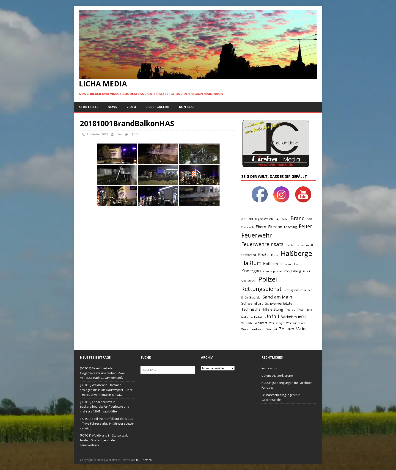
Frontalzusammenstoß (299, 245)
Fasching (290, 227)
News (112, 107)
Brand (298, 218)
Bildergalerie (158, 107)
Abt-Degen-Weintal (261, 219)
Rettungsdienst (261, 289)
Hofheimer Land (290, 264)
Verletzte (247, 323)
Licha (118, 134)
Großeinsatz (268, 254)
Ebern (261, 226)
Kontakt (187, 107)
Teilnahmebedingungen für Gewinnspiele (280, 397)
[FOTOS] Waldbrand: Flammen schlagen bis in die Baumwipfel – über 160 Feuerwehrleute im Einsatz (106, 390)
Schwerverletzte (278, 303)
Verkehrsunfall (293, 317)
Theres (290, 310)
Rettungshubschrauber (298, 290)
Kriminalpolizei (272, 271)
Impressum (269, 368)
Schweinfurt (252, 303)
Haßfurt (251, 263)
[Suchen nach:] (167, 369)
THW (300, 309)
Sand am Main (277, 297)
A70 (243, 219)
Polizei (267, 279)
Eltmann (275, 226)
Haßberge (296, 253)
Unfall (271, 316)
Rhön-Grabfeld (251, 297)
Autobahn (282, 219)
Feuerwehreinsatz (262, 244)
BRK (309, 219)
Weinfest (261, 323)
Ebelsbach (247, 227)
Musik (307, 271)
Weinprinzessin (295, 323)
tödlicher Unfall (251, 317)
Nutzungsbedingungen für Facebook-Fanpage (287, 385)
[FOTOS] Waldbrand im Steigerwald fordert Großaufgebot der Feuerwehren (104, 440)
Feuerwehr (256, 235)
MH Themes (143, 460)
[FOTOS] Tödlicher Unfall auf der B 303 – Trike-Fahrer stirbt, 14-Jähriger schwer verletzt (107, 423)
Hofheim (270, 263)
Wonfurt (272, 329)
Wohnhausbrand (252, 329)
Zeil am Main (292, 329)
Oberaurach (248, 280)
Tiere (308, 309)
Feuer (305, 226)
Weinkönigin (276, 323)
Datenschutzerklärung (277, 375)
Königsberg (292, 271)
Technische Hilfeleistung (262, 309)
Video (131, 107)
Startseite (88, 107)
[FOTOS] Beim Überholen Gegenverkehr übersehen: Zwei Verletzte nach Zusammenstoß (102, 373)
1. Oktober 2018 (97, 134)
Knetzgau (251, 271)
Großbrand (248, 255)
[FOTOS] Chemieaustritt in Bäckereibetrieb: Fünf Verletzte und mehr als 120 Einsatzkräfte (104, 407)
